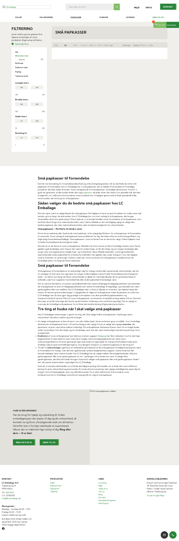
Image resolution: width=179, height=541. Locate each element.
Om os (149, 7)
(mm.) (85, 45)
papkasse (87, 192)
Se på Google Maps (156, 495)
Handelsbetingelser (107, 500)
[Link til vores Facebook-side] (3, 529)
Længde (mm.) (22, 83)
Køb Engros (104, 503)
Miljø (136, 7)
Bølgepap (102, 336)
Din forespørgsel (168, 25)
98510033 (10, 492)
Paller (18, 17)
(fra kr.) (145, 45)
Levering (130, 17)
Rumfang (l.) (21, 133)
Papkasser (76, 17)
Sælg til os (158, 17)
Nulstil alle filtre (22, 44)
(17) (42, 59)
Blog (101, 494)
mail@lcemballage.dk (11, 498)
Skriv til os (49, 442)
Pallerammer (46, 17)
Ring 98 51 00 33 (24, 442)
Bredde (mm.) (21, 99)
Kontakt (168, 7)
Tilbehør (103, 17)
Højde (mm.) (21, 116)
